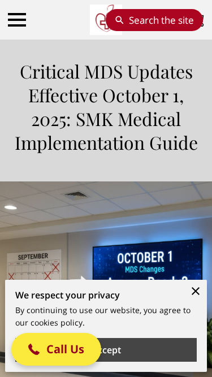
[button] (56, 349)
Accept (106, 350)
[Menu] (17, 20)
